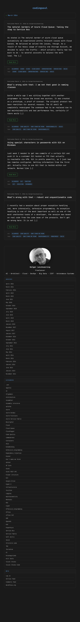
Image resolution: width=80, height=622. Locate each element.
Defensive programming (14, 450)
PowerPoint (10, 528)
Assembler (9, 400)
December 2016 (11, 336)
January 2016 (10, 364)
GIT (22, 181)
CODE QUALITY (25, 126)
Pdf (7, 524)
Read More (12, 62)
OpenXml (8, 521)
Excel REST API (11, 472)
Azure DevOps (10, 413)
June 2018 (9, 315)
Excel (8, 469)
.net (7, 385)
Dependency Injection (13, 453)
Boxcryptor (10, 422)
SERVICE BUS (57, 69)
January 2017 (10, 333)
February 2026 (11, 290)
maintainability (12, 496)
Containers (10, 441)
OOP (7, 518)
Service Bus (10, 531)
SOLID (8, 540)
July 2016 (9, 346)
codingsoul (40, 8)
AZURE (22, 69)
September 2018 (11, 308)
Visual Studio (11, 562)
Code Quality (10, 434)
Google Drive (10, 481)
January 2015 (10, 371)
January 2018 (10, 324)
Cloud (8, 425)
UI (6, 552)
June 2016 (9, 349)
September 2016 (11, 343)
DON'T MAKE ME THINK (37, 126)
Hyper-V (8, 484)
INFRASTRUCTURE (47, 69)
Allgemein (9, 394)
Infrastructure (11, 487)
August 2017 (10, 330)
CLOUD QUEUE (36, 69)
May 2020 (9, 302)
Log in (8, 576)
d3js (7, 444)
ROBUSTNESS (54, 236)
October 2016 (10, 340)
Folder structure (12, 475)
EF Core (8, 465)
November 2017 (11, 327)
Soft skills (10, 537)
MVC (7, 503)
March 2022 (10, 296)
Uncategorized (11, 555)
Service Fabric (11, 534)
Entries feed (10, 579)
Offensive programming (14, 509)
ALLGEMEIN (15, 69)
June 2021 (9, 299)
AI (6, 391)
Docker (8, 456)
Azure (8, 409)
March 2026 (10, 287)
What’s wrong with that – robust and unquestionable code (39, 197)
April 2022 (10, 293)
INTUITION (20, 184)
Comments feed (11, 582)
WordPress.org (11, 585)
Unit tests (10, 558)
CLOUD (28, 69)
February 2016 (11, 361)
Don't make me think (13, 459)
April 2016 (10, 355)
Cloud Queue (10, 428)
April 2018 (10, 318)
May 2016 (9, 352)
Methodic (9, 499)
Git (7, 478)
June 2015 (9, 367)
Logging (8, 493)
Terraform (9, 549)
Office (8, 512)
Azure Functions (12, 416)
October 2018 (10, 305)
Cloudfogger (10, 431)
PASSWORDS (29, 184)
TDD (7, 546)
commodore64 (10, 437)
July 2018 (9, 312)
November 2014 (11, 374)
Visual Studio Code (13, 565)
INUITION (27, 181)
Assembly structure (13, 403)
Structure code (11, 543)
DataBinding (10, 447)
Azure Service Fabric (13, 419)
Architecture (10, 397)
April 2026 (10, 284)
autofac (8, 406)
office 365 (10, 515)
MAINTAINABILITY (51, 126)
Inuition (9, 490)
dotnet (8, 462)
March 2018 (10, 321)
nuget (8, 506)
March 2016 (10, 358)
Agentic (8, 388)
